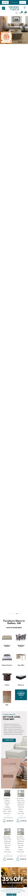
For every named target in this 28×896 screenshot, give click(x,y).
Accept (9, 894)
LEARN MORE (10, 740)
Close (14, 894)
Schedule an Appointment (5, 2)
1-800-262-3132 (15, 2)
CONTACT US (22, 2)
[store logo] (14, 8)
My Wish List (21, 12)
